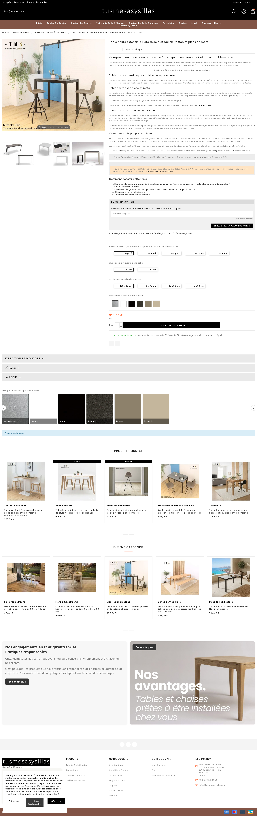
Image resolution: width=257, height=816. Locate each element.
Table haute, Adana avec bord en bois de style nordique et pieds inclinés (76, 511)
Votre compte (161, 759)
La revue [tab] (11, 377)
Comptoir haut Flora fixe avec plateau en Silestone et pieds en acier (128, 607)
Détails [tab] (10, 368)
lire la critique (134, 49)
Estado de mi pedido (77, 765)
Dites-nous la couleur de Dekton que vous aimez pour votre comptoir (146, 208)
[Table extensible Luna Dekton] (19, 154)
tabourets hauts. (203, 105)
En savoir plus (17, 681)
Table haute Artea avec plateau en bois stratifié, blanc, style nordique (228, 511)
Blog (154, 770)
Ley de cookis (116, 775)
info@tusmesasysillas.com (213, 785)
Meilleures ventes (75, 780)
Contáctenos (116, 790)
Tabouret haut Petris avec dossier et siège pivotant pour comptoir (127, 511)
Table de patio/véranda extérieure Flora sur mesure (228, 607)
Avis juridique (116, 765)
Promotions (72, 770)
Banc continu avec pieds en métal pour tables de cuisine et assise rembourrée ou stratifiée (179, 609)
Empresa (113, 785)
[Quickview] (32, 491)
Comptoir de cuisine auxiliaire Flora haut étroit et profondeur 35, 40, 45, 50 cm (77, 609)
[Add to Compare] (26, 491)
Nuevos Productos (75, 775)
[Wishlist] (47, 463)
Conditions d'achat (119, 770)
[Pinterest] (117, 343)
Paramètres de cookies (164, 775)
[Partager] (111, 343)
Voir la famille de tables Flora (159, 171)
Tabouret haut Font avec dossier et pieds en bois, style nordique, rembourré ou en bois (24, 513)
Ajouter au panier (172, 325)
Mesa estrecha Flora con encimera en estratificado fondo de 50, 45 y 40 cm (25, 607)
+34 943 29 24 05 (208, 780)
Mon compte (159, 765)
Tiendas (113, 795)
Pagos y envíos (117, 780)
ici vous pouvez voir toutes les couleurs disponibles (201, 184)
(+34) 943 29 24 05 (14, 11)
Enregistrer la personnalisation (232, 225)
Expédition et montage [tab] (22, 358)
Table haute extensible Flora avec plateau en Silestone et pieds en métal (179, 511)
